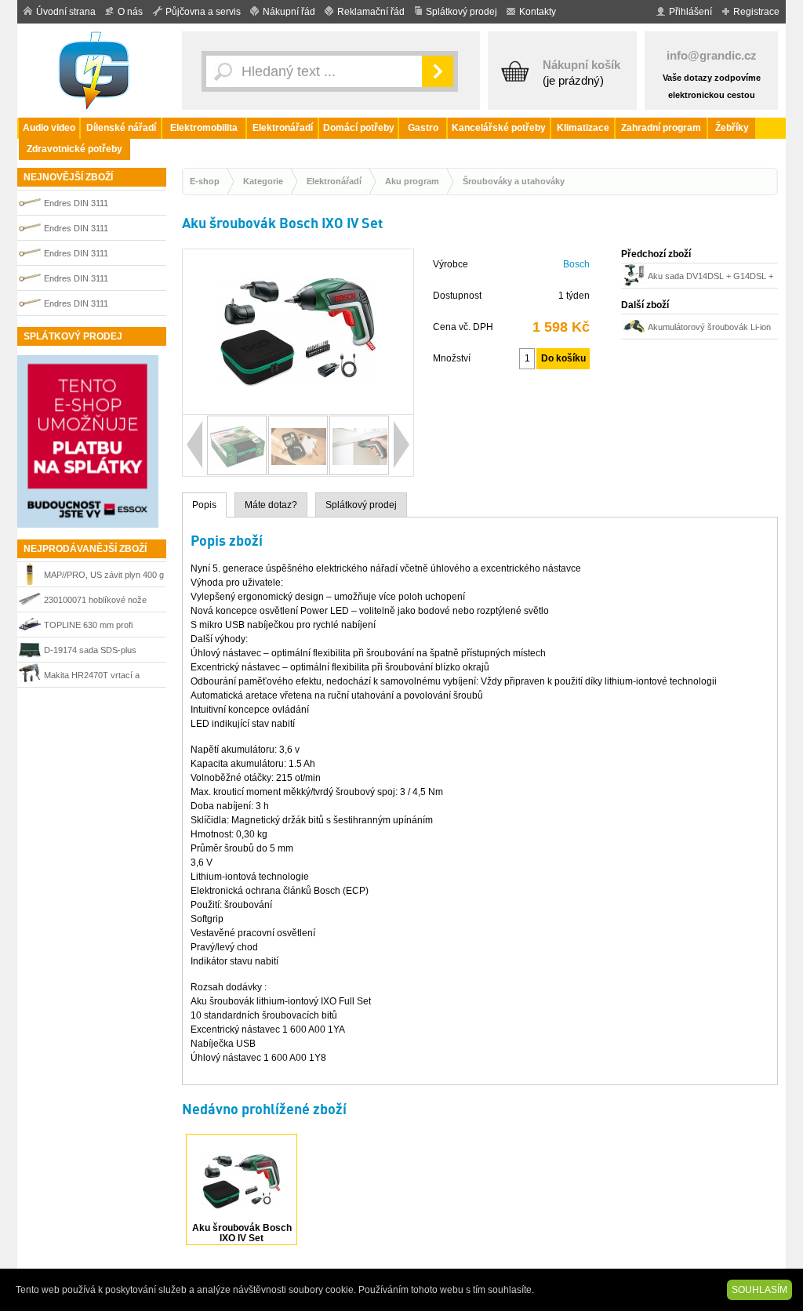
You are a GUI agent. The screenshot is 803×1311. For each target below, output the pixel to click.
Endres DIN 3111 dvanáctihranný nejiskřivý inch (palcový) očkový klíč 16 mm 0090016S (101, 230)
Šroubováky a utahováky (514, 181)
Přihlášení (690, 11)
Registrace (756, 11)
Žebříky (732, 127)
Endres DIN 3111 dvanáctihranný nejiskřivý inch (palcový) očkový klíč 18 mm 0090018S (101, 305)
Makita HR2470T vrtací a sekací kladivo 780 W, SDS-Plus (97, 677)
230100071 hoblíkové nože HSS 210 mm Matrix (95, 601)
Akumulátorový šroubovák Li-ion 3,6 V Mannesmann (709, 329)
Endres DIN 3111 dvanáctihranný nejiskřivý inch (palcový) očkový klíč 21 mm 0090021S (101, 280)
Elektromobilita (204, 127)
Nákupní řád (289, 11)
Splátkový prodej (461, 11)
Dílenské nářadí (121, 127)
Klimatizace (583, 127)
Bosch (576, 264)
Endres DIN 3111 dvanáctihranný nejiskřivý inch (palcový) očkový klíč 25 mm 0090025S (101, 255)
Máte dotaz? (271, 504)
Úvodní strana (66, 11)
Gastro (423, 127)
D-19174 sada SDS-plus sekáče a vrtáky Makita (90, 652)
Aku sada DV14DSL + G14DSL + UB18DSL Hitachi (710, 278)
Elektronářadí (283, 127)
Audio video (49, 127)
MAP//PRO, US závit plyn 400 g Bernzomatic (104, 576)
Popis (204, 504)
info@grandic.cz (712, 55)
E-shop (205, 181)
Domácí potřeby (358, 127)
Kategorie (263, 181)
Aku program (412, 181)
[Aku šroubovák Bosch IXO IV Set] (298, 406)
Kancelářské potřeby (499, 127)
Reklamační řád (371, 11)
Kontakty (537, 11)
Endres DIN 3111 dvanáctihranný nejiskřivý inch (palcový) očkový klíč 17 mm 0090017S (101, 205)
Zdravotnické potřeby (74, 148)
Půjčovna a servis (203, 11)
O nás (130, 11)
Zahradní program (661, 127)
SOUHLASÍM (759, 1289)
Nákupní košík (581, 64)
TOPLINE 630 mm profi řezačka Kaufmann (88, 627)
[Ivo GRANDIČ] (95, 70)
